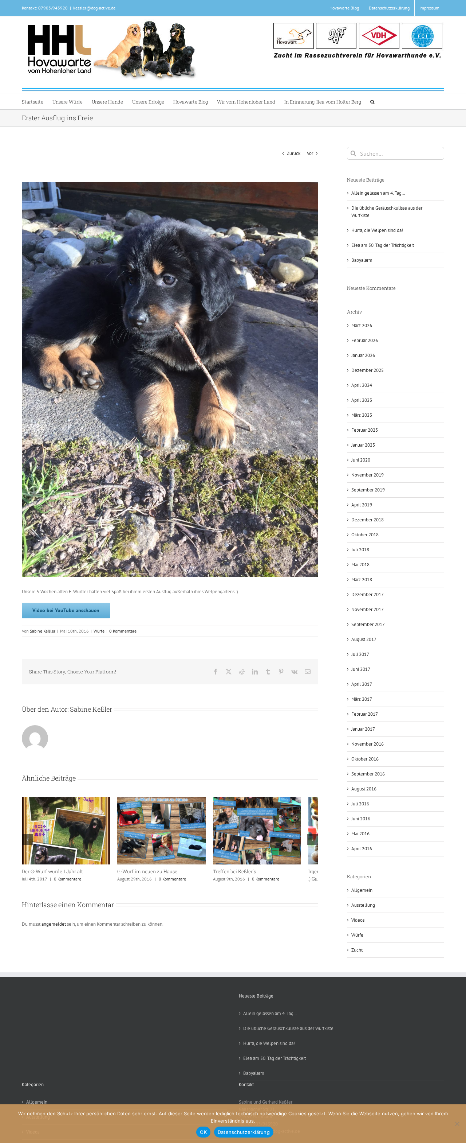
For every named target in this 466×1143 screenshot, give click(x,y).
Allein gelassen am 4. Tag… (378, 193)
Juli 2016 (360, 804)
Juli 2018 (360, 550)
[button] (372, 101)
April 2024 (361, 385)
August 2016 (363, 789)
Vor (310, 153)
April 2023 (361, 400)
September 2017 (368, 624)
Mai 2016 (360, 834)
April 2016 (361, 848)
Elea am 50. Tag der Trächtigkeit (382, 245)
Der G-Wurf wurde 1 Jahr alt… (256, 875)
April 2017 (361, 684)
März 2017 (361, 699)
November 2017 (367, 609)
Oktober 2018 (365, 535)
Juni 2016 (360, 819)
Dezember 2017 (367, 594)
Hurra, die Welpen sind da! (377, 230)
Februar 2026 (364, 340)
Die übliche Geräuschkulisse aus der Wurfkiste (288, 1028)
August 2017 (363, 639)
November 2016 (367, 744)
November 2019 (367, 475)
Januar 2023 (363, 445)
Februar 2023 (364, 430)
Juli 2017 (360, 654)
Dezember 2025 (367, 370)
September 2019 (368, 490)
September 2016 (368, 774)
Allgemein (361, 890)
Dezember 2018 (367, 520)
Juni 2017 (360, 669)
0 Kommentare (123, 631)
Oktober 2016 (365, 759)
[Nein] (457, 1123)
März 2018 (361, 579)
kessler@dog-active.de (94, 8)
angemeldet (54, 936)
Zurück (293, 153)
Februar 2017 (364, 714)
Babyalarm (361, 260)
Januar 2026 (363, 355)
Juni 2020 (360, 460)
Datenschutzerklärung (244, 1132)
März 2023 (361, 415)
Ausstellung (363, 905)
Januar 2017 (363, 729)
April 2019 (361, 505)
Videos (357, 920)
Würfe (99, 631)
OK (203, 1132)
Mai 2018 (360, 564)
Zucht (357, 950)
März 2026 (361, 325)
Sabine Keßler (42, 631)
